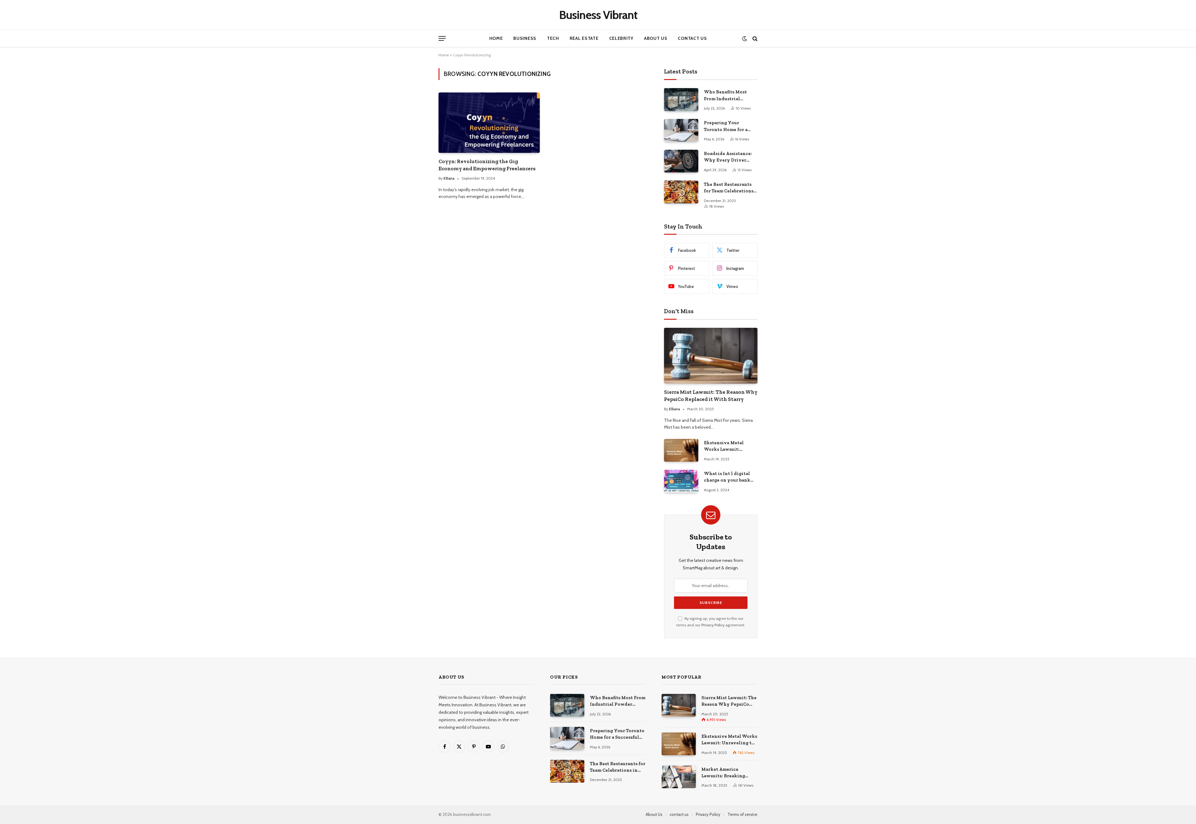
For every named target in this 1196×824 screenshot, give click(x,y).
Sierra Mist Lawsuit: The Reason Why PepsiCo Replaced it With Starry (710, 395)
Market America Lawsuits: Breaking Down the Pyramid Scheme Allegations (724, 772)
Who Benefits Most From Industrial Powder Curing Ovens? (730, 95)
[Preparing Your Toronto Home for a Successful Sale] (681, 130)
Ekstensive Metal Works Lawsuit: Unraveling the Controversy (724, 446)
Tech (553, 38)
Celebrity (621, 38)
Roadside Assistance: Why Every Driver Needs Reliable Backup (729, 157)
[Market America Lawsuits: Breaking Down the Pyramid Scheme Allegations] (679, 776)
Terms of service (742, 814)
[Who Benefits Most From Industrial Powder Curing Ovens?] (681, 99)
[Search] (754, 38)
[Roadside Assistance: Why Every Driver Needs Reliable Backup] (681, 161)
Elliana (449, 178)
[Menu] (442, 38)
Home (496, 38)
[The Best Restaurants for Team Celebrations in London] (681, 192)
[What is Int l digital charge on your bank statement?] (681, 481)
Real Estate (584, 38)
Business (524, 38)
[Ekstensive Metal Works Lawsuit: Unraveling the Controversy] (681, 450)
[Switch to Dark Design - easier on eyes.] (744, 38)
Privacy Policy (712, 625)
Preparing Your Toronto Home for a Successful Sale (726, 126)
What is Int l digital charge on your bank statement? (727, 477)
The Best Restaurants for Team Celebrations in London (728, 188)
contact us (679, 814)
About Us (655, 38)
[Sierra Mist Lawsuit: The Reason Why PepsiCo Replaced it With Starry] (710, 356)
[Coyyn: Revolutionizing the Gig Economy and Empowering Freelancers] (489, 122)
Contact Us (692, 38)
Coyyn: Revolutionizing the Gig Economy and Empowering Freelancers (487, 165)
